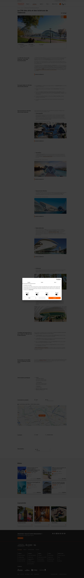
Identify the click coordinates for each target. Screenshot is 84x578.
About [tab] (55, 282)
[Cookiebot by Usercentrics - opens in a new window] (57, 279)
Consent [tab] (29, 282)
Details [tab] (42, 282)
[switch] (37, 294)
